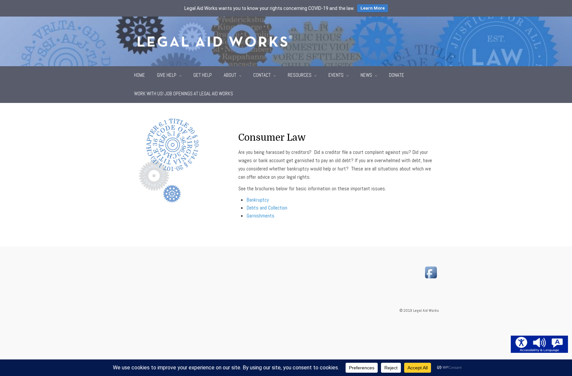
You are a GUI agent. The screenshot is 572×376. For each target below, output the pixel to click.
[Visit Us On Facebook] (431, 271)
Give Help (167, 75)
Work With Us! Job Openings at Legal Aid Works (183, 93)
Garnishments (260, 215)
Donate (396, 75)
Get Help (202, 75)
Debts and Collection (267, 207)
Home (139, 75)
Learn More (372, 8)
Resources (300, 75)
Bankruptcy (258, 199)
